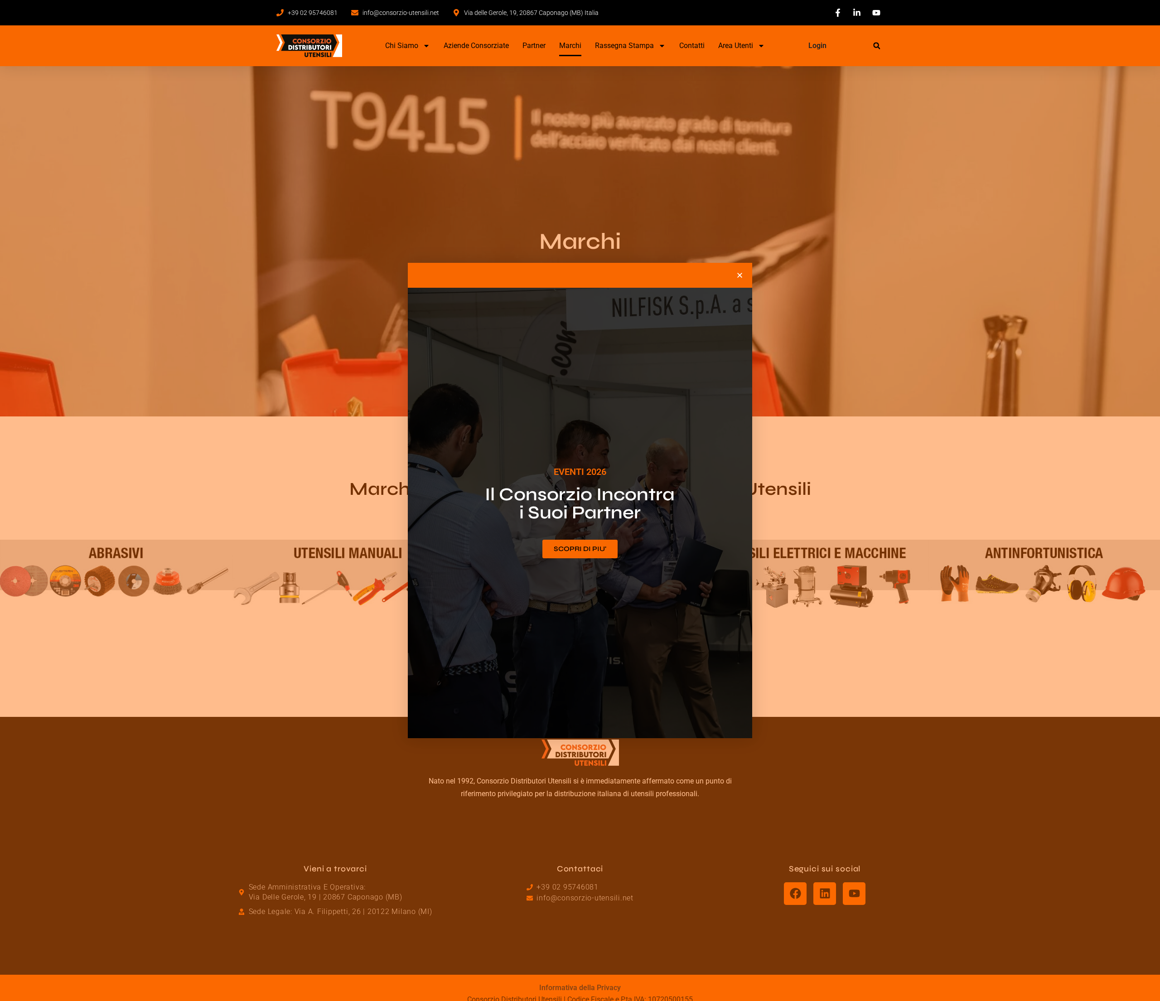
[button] (877, 46)
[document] (580, 500)
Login (817, 45)
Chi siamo (401, 45)
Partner (534, 45)
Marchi (570, 45)
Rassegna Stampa (624, 45)
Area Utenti (735, 45)
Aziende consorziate (476, 45)
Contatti (692, 45)
